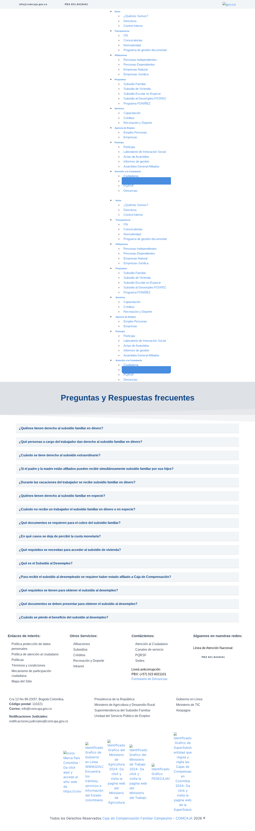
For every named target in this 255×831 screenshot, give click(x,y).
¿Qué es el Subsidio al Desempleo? (46, 563)
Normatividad (132, 45)
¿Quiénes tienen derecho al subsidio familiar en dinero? (61, 428)
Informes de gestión (136, 161)
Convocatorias (133, 40)
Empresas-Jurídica (136, 74)
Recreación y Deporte (138, 122)
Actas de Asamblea (136, 156)
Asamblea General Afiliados (141, 166)
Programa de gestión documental (145, 50)
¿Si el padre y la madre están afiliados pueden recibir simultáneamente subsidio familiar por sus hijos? (96, 468)
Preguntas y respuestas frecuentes (146, 181)
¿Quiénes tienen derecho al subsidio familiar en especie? (62, 495)
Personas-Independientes (140, 59)
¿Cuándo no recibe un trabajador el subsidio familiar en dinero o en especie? (77, 509)
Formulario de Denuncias (149, 679)
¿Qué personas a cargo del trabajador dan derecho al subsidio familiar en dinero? (80, 441)
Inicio (117, 11)
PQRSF (129, 185)
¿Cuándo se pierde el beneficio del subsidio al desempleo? (63, 617)
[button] (138, 195)
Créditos (129, 118)
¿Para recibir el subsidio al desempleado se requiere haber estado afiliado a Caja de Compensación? (95, 577)
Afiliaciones (121, 55)
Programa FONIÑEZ (137, 103)
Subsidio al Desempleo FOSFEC (145, 98)
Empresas (130, 137)
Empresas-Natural (135, 69)
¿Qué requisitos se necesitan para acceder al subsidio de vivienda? (70, 549)
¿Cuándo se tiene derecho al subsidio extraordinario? (59, 455)
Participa (119, 142)
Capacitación (132, 113)
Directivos (130, 21)
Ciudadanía (131, 176)
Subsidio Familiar (135, 84)
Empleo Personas (135, 132)
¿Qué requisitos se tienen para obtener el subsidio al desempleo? (68, 590)
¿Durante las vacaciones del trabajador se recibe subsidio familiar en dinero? (77, 482)
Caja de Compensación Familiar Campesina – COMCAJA (147, 818)
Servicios (119, 108)
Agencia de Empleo (125, 128)
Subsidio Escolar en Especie (142, 93)
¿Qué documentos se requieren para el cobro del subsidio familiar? (70, 522)
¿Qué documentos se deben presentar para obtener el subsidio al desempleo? (78, 604)
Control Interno (133, 25)
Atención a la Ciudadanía (128, 171)
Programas (120, 79)
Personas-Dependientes (139, 64)
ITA (126, 35)
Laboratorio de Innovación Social (145, 151)
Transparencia (122, 31)
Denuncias (130, 190)
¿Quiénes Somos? (136, 16)
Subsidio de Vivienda (137, 88)
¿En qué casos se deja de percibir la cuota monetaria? (60, 536)
